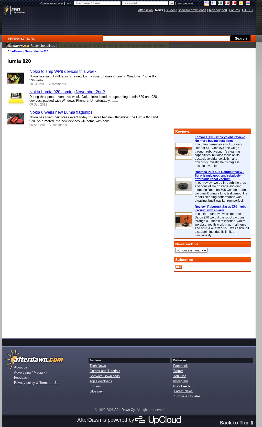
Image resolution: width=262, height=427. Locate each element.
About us (20, 367)
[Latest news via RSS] (178, 267)
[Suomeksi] (213, 3)
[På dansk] (234, 3)
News (28, 51)
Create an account (51, 3)
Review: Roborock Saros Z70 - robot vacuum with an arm (221, 208)
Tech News (98, 366)
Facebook (180, 366)
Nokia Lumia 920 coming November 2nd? (67, 92)
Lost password (186, 3)
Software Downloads (105, 376)
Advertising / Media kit (30, 372)
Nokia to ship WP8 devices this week (62, 71)
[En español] (241, 3)
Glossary (96, 391)
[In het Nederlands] (248, 3)
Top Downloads (101, 381)
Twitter (178, 371)
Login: (70, 3)
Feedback (21, 377)
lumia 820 (41, 51)
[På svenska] (220, 3)
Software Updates (187, 396)
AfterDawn (14, 51)
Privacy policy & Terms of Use (36, 383)
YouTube (179, 376)
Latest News (183, 391)
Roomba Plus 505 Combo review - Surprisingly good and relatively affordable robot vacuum (219, 175)
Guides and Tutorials (105, 371)
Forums (95, 386)
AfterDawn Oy (124, 410)
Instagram (180, 381)
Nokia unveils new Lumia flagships (61, 112)
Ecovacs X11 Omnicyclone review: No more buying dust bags (220, 139)
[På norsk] (227, 3)
